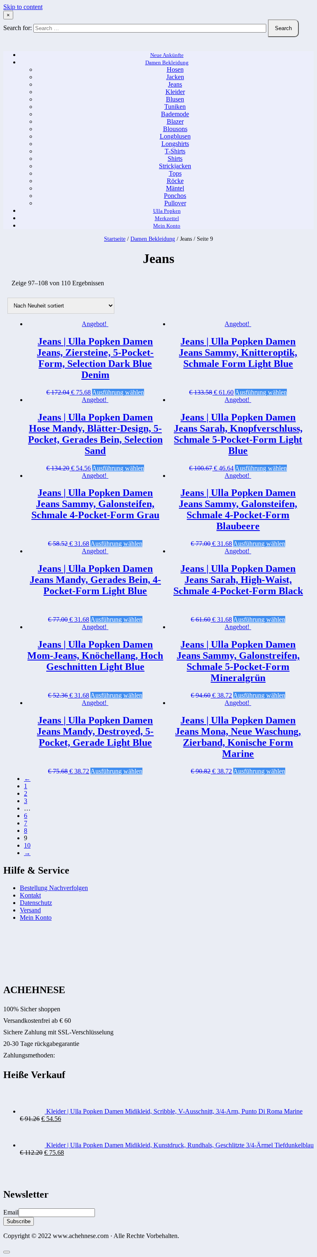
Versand (30, 910)
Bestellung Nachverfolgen (54, 887)
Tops (175, 173)
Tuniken (175, 106)
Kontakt (30, 895)
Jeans (175, 84)
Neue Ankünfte (167, 55)
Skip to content (23, 6)
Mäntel (175, 188)
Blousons (175, 128)
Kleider (175, 91)
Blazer (175, 121)
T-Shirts (175, 151)
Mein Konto (166, 226)
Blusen (175, 99)
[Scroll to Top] (6, 1252)
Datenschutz (36, 902)
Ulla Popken (167, 211)
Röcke (175, 180)
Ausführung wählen (118, 392)
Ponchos (175, 195)
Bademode (175, 113)
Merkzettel (167, 218)
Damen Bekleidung (167, 62)
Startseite (114, 239)
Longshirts (175, 143)
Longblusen (175, 136)
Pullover (175, 203)
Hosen (175, 69)
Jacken (175, 76)
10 (27, 845)
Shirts (175, 158)
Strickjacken (175, 165)
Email (11, 1212)
